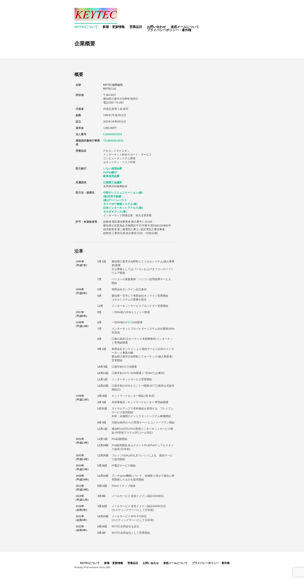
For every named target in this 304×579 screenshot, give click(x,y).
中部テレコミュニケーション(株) (123, 192)
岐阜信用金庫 (111, 176)
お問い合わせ (156, 26)
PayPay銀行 (110, 172)
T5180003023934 (113, 140)
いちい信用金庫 (112, 168)
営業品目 (136, 26)
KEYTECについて (86, 26)
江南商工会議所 (112, 182)
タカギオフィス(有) (115, 211)
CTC (128, 322)
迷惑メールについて (185, 26)
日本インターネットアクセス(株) (123, 207)
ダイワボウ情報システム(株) (120, 204)
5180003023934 (112, 134)
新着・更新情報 (114, 26)
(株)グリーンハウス (115, 200)
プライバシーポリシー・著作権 (169, 30)
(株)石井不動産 (112, 196)
